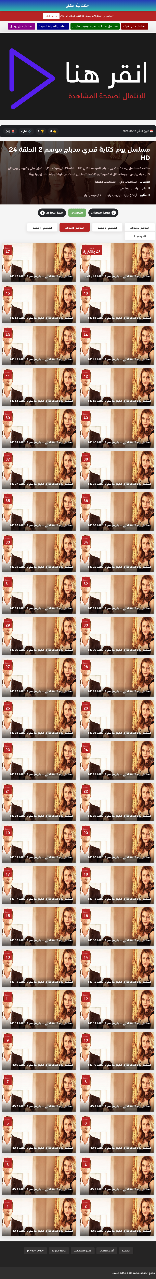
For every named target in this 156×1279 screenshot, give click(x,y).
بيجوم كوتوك (112, 195)
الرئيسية (126, 1250)
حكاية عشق (119, 1272)
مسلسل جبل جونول (21, 26)
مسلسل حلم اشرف (134, 26)
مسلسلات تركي (128, 181)
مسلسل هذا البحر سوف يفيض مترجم (95, 26)
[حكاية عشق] (78, 5)
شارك (26, 131)
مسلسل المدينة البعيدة (53, 26)
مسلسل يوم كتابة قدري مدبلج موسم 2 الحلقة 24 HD (79, 153)
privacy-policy (35, 1250)
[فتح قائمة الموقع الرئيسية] (153, 2)
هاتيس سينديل (93, 195)
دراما (136, 188)
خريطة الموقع (59, 1250)
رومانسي (125, 188)
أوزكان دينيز (130, 195)
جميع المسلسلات (82, 1250)
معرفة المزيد (51, 16)
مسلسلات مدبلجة (105, 181)
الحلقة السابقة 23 (103, 212)
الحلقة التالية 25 (53, 212)
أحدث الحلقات (107, 1250)
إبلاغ (10, 131)
